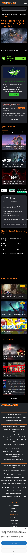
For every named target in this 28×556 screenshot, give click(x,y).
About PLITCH (14, 95)
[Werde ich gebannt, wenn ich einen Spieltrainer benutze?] (14, 369)
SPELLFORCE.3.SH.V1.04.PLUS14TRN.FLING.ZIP (15, 224)
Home (2, 14)
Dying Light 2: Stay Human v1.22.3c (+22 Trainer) (14, 470)
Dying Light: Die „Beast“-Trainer (14, 414)
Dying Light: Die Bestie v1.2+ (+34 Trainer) (14, 436)
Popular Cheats (14, 526)
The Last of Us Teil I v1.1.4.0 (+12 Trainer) (14, 477)
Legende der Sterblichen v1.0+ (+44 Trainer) (14, 426)
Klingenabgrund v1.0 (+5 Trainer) (14, 493)
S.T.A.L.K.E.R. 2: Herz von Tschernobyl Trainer (14, 417)
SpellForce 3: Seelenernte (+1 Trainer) (12, 253)
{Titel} (13, 554)
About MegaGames (14, 505)
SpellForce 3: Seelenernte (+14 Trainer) (12, 250)
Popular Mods (14, 523)
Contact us (14, 508)
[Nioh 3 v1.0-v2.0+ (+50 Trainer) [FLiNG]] (14, 352)
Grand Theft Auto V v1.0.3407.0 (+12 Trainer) (14, 496)
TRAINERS (15, 132)
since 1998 (21, 108)
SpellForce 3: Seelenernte (19, 14)
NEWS (6, 132)
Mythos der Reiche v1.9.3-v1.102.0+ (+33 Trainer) (14, 480)
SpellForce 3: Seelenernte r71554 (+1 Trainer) (11, 239)
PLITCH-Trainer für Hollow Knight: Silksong (14, 451)
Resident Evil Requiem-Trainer (14, 420)
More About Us (14, 119)
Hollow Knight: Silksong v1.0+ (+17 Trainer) (14, 434)
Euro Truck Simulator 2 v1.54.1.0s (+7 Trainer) (14, 487)
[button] (26, 528)
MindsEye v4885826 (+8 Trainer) (14, 449)
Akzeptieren (14, 543)
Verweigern (14, 547)
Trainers (5, 16)
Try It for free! (20, 58)
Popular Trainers (14, 520)
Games (8, 14)
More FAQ (14, 398)
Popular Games (14, 517)
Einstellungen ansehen (14, 551)
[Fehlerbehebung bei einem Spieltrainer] (14, 387)
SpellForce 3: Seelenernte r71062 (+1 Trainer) (11, 245)
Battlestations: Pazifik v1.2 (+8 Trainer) (14, 459)
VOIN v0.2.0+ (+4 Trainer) (14, 490)
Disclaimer (14, 511)
